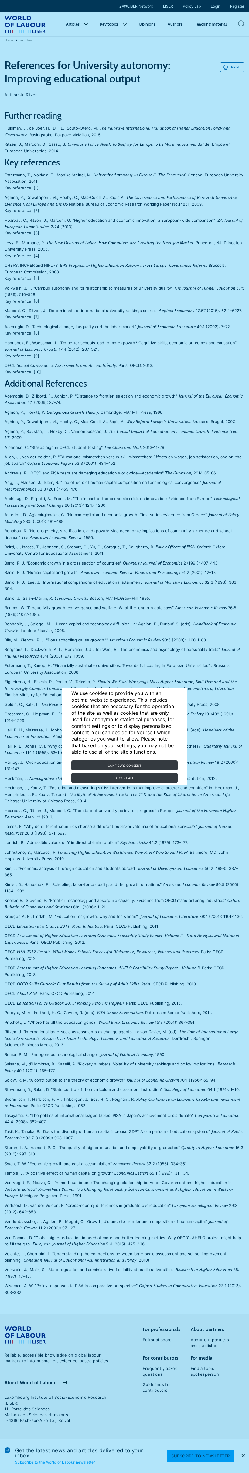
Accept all (124, 778)
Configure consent (124, 765)
